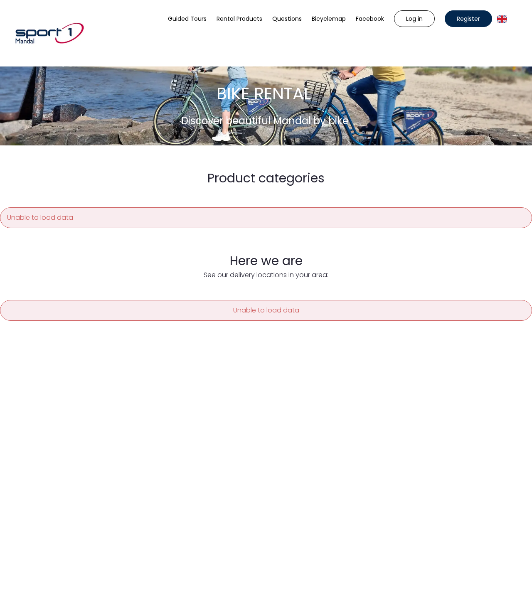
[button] (414, 18)
